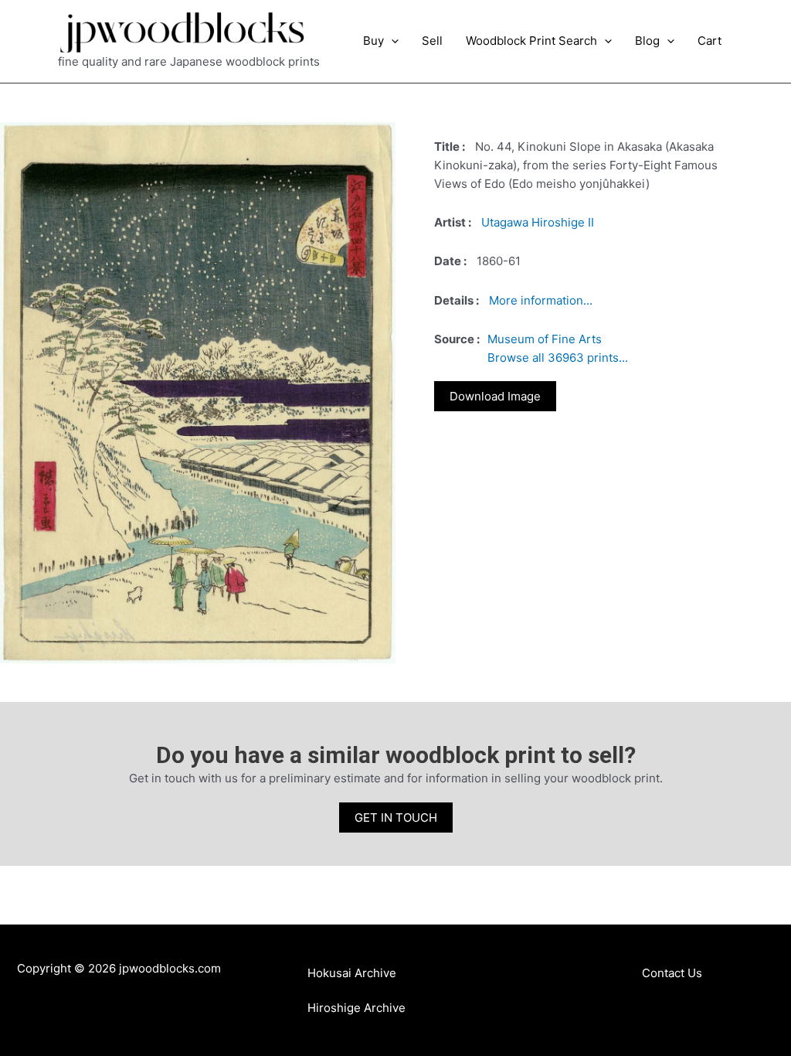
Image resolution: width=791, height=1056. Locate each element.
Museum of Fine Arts (544, 339)
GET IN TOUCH (396, 817)
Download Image (495, 396)
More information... (540, 300)
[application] (391, 41)
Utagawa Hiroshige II (537, 222)
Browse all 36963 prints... (557, 357)
